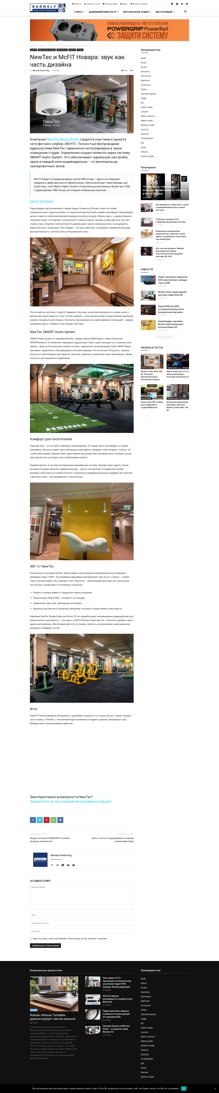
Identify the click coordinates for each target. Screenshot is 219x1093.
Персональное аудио (136, 11)
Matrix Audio (147, 120)
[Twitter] (177, 4)
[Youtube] (187, 4)
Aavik (143, 58)
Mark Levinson (148, 116)
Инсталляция (164, 11)
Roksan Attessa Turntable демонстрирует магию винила (52, 1017)
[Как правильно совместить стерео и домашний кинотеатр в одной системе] (147, 207)
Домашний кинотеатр (102, 11)
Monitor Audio (148, 125)
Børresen (145, 80)
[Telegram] (172, 4)
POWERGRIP (147, 138)
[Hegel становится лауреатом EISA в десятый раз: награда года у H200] (148, 280)
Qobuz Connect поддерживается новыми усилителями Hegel (113, 840)
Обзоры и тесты (93, 4)
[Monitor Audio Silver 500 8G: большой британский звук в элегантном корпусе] (152, 361)
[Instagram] (58, 865)
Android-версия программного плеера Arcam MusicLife (117, 999)
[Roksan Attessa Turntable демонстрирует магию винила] (54, 993)
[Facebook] (53, 865)
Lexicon (144, 111)
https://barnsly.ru (57, 859)
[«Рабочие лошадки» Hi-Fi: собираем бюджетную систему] (147, 222)
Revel (143, 147)
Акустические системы (47, 50)
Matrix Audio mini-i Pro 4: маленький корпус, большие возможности (178, 374)
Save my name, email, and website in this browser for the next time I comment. (70, 938)
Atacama (145, 71)
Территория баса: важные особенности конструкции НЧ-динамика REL (116, 1014)
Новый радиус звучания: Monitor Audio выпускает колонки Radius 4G (170, 324)
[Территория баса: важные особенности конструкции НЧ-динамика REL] (92, 1014)
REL (143, 142)
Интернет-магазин (140, 4)
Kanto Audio (147, 107)
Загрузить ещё (163, 337)
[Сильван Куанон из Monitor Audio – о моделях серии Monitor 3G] (92, 1029)
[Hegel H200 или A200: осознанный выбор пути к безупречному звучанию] (148, 310)
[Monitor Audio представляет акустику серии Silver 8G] (148, 295)
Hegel (143, 98)
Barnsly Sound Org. (41, 70)
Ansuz (144, 62)
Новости (77, 4)
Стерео (78, 11)
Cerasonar (146, 84)
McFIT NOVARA (41, 202)
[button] (185, 12)
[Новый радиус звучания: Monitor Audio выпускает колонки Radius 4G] (148, 325)
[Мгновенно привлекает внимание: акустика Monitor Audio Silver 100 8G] (178, 392)
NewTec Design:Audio (63, 139)
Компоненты (62, 50)
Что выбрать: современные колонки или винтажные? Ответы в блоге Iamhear (164, 190)
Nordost (145, 133)
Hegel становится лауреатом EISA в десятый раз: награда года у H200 (173, 280)
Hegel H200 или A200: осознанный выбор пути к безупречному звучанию (171, 309)
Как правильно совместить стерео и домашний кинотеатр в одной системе (172, 207)
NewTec (42, 45)
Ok (183, 1088)
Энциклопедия (111, 4)
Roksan (144, 151)
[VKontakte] (182, 4)
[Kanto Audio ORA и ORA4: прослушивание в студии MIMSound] (152, 392)
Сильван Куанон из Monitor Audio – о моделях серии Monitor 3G (116, 1029)
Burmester (146, 75)
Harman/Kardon (148, 93)
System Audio (147, 156)
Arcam (144, 67)
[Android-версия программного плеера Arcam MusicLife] (92, 999)
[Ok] (215, 1088)
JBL (142, 102)
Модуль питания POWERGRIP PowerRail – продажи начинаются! (51, 840)
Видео (124, 4)
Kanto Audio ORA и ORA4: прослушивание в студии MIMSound (152, 405)
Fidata (144, 89)
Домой (33, 45)
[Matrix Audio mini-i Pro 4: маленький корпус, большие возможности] (178, 361)
